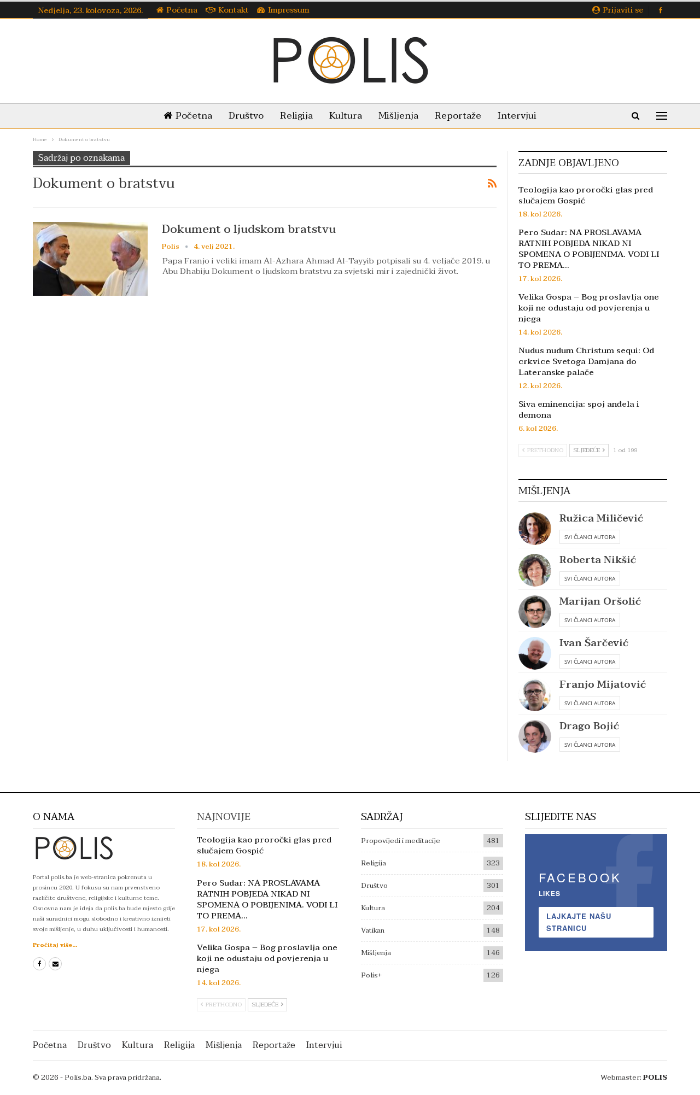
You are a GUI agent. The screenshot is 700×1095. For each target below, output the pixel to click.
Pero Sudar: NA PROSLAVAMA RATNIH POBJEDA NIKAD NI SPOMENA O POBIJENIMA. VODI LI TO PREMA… (588, 248)
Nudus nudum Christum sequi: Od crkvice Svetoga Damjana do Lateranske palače (586, 361)
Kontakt (234, 10)
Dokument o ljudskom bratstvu (249, 229)
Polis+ (371, 975)
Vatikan (372, 930)
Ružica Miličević (601, 518)
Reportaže (458, 116)
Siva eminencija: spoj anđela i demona (578, 409)
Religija (296, 116)
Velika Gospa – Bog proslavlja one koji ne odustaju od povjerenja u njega (588, 308)
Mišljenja (398, 116)
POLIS (655, 1077)
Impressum (289, 10)
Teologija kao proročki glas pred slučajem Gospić (585, 195)
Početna (182, 10)
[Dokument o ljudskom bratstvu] (90, 258)
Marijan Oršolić (600, 601)
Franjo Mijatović (602, 684)
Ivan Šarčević (593, 643)
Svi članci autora (589, 537)
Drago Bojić (589, 726)
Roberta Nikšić (597, 560)
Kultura (345, 116)
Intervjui (517, 116)
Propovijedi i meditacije (400, 841)
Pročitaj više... (55, 945)
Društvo (246, 116)
